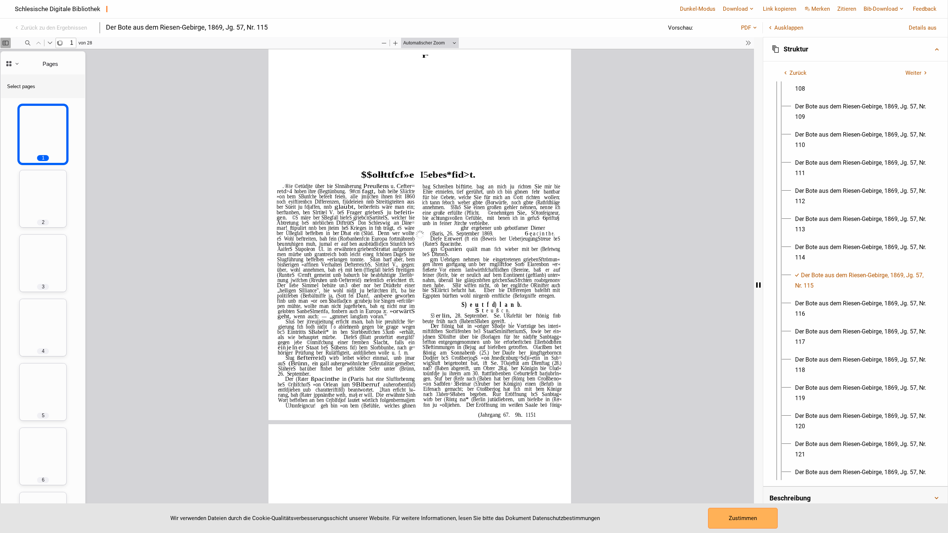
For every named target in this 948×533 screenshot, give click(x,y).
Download (735, 9)
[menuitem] (862, 83)
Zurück (798, 73)
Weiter (913, 73)
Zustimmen (743, 518)
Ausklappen (788, 27)
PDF (746, 27)
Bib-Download (881, 9)
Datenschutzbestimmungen (566, 518)
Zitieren (846, 9)
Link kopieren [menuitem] (779, 9)
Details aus (923, 27)
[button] (855, 49)
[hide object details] (758, 285)
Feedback (925, 9)
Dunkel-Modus (697, 9)
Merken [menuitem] (820, 9)
